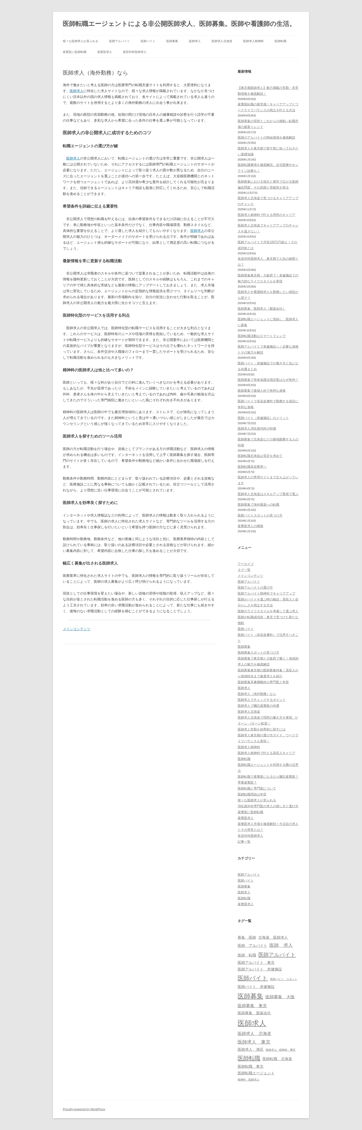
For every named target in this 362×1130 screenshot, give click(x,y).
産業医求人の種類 (250, 526)
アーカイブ (246, 564)
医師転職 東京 (250, 1066)
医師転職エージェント (256, 1073)
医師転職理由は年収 (252, 794)
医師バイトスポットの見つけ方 (260, 515)
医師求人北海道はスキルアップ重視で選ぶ (268, 494)
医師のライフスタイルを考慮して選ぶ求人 (268, 611)
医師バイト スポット (283, 979)
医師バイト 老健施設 (256, 987)
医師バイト (148, 41)
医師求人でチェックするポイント (262, 700)
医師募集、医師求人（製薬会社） (262, 308)
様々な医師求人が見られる (80, 41)
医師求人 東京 (254, 1042)
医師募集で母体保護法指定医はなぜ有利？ (268, 380)
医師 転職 (247, 955)
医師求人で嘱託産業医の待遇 (258, 706)
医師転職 (280, 41)
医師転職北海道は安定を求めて (260, 456)
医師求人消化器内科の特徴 (257, 428)
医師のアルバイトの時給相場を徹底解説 (266, 137)
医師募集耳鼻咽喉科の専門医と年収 (263, 682)
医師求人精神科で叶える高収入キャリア (266, 753)
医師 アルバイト (252, 946)
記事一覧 (244, 841)
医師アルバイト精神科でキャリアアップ (266, 593)
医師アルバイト (119, 41)
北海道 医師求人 (273, 937)
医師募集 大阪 (280, 996)
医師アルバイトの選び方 (255, 587)
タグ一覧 (244, 570)
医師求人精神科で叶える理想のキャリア (266, 215)
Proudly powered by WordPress (84, 1109)
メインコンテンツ (76, 629)
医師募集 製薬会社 (254, 1013)
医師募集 (172, 41)
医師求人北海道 (222, 41)
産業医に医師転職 (74, 52)
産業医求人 (104, 52)
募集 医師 (247, 937)
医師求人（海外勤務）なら (257, 694)
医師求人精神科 (253, 41)
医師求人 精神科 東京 (281, 1049)
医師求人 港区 (250, 1049)
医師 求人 (281, 945)
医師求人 (195, 41)
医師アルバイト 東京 (256, 963)
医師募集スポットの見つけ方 (258, 652)
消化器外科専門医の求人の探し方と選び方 (268, 806)
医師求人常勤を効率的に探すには (262, 729)
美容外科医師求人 (135, 52)
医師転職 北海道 (277, 1059)
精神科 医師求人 (248, 1079)
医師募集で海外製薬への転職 (258, 504)
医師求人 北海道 (254, 1033)
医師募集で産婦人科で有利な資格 (262, 390)
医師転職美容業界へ (252, 466)
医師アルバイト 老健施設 (260, 969)
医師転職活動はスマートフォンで (262, 336)
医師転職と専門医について (257, 788)
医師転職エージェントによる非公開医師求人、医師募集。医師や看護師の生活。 (179, 23)
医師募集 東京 (252, 1005)
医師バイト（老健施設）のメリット (263, 418)
